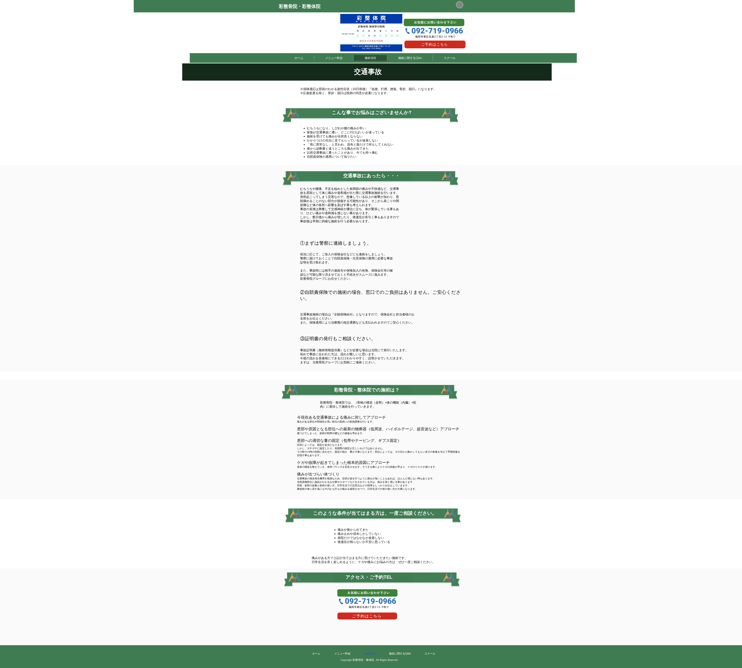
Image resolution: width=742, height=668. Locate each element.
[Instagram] (459, 5)
